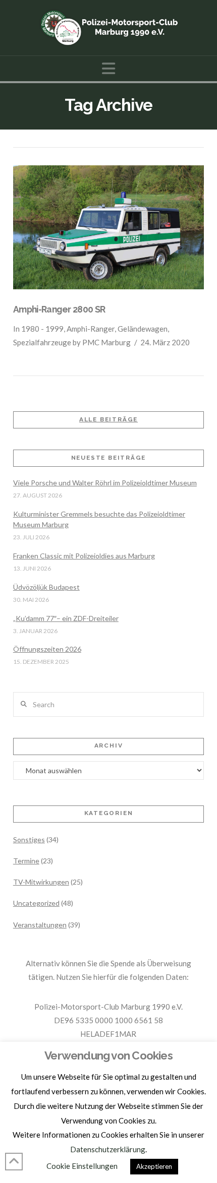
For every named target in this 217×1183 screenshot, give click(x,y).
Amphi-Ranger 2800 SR (59, 309)
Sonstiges (29, 839)
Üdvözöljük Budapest (46, 587)
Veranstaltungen (40, 924)
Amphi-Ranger (91, 328)
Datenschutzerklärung (107, 1149)
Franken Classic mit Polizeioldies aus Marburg (84, 555)
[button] (108, 68)
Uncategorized (36, 903)
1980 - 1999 (42, 328)
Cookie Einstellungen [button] (82, 1165)
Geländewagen (143, 328)
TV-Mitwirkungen (41, 882)
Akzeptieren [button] (154, 1166)
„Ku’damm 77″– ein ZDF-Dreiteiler (66, 618)
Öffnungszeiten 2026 (47, 649)
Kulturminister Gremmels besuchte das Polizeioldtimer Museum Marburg (99, 519)
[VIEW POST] (108, 227)
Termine (26, 860)
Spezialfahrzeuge (42, 342)
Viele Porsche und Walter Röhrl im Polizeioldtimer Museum (105, 482)
